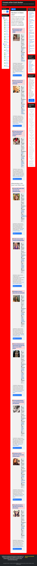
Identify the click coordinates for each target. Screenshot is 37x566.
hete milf (22, 215)
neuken (22, 320)
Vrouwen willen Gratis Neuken (13, 2)
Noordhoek (31, 33)
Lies (29, 19)
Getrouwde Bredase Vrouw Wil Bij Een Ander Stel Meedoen (18, 402)
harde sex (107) (31, 133)
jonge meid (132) (31, 123)
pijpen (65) (31, 152)
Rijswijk (30, 60)
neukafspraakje (24, 216)
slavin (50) (30, 163)
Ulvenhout (30, 48)
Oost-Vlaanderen (7, 60)
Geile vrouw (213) (31, 117)
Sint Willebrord (31, 13)
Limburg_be (7, 53)
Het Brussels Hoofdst (7, 50)
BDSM (22, 58)
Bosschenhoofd (31, 20)
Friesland (7, 24)
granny (22, 265)
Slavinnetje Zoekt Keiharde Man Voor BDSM (17, 30)
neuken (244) (31, 114)
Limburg (7, 29)
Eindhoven (31, 68)
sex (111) (30, 128)
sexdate (22, 378)
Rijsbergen (30, 27)
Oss (29, 63)
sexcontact (23, 321)
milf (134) (30, 120)
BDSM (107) (31, 130)
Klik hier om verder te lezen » (18, 176)
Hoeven (30, 15)
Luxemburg (7, 56)
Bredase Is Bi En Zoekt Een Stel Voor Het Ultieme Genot (18, 455)
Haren (30, 67)
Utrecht (7, 37)
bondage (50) (31, 165)
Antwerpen (7, 45)
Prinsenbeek (31, 25)
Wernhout (30, 46)
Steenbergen (31, 65)
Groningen (7, 27)
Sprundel (30, 17)
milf (25, 215)
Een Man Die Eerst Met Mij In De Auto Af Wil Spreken (18, 506)
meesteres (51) (31, 159)
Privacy (26, 557)
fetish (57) (30, 154)
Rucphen (30, 22)
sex (21, 59)
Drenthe (7, 20)
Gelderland (7, 25)
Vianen (30, 70)
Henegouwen (7, 47)
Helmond (30, 64)
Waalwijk (30, 71)
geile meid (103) (31, 136)
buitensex (23, 110)
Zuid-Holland (7, 42)
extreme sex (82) (31, 142)
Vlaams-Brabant (7, 63)
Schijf (30, 35)
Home (14, 9)
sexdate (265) (31, 109)
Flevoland (7, 22)
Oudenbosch (31, 29)
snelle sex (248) (31, 112)
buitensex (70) (31, 150)
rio (21, 481)
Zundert (30, 50)
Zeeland (7, 39)
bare (22, 264)
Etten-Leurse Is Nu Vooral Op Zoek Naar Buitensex (18, 82)
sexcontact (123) (31, 126)
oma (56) (30, 156)
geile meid (23, 480)
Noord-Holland (7, 34)
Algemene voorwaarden (29, 556)
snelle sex (23, 113)
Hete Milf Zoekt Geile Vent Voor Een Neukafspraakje (18, 190)
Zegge (30, 32)
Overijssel (7, 36)
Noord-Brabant (7, 31)
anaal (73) (30, 147)
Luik (6, 54)
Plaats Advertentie (31, 100)
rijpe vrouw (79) (31, 145)
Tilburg (30, 66)
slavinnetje (23, 60)
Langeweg (30, 36)
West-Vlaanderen (7, 66)
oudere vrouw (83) (31, 139)
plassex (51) (31, 161)
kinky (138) (31, 119)
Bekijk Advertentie (17, 75)
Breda (22, 207)
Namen (7, 57)
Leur (29, 12)
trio (22, 430)
